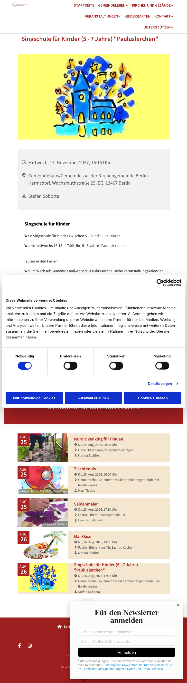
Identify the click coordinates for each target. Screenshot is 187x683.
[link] (113, 5)
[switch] (70, 365)
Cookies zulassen (153, 398)
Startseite (84, 5)
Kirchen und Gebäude (151, 5)
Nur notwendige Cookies (34, 398)
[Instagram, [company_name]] (29, 645)
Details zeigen (160, 383)
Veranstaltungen (101, 16)
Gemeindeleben (111, 5)
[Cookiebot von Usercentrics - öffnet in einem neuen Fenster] (160, 282)
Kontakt (162, 16)
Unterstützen (157, 27)
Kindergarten (137, 16)
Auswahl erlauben (93, 398)
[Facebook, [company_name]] (19, 645)
